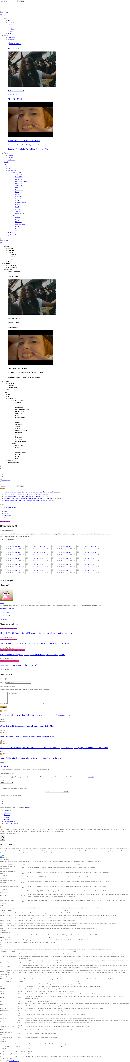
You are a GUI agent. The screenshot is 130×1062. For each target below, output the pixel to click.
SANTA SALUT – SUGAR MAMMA (24, 140)
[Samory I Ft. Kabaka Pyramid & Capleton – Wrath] (23, 145)
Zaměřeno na (11, 160)
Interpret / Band (16, 172)
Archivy (2, 780)
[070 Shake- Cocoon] (32, 86)
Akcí (1, 521)
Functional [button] (3, 903)
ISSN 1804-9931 (5, 766)
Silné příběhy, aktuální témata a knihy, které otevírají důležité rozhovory (30, 758)
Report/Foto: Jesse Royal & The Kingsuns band (20, 665)
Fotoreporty (11, 39)
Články (6, 153)
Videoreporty (11, 37)
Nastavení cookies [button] (5, 833)
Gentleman (18, 185)
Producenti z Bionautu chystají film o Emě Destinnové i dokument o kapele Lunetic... (29, 498)
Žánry (13, 215)
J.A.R (17, 192)
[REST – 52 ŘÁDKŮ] (14, 44)
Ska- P (17, 207)
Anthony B (18, 175)
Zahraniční (11, 22)
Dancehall (18, 217)
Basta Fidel (18, 177)
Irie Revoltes (19, 190)
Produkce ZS (11, 232)
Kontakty (6, 817)
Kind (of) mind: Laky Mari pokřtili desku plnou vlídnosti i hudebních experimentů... (29, 492)
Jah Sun (17, 194)
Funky (17, 220)
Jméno (2, 679)
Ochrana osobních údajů (11, 823)
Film (12, 29)
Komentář (3, 703)
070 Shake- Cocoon (16, 90)
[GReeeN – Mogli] (13, 94)
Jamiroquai (18, 196)
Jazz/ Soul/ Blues (20, 224)
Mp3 (9, 168)
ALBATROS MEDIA (10, 507)
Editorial (10, 155)
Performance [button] (4, 930)
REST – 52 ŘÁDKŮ (16, 48)
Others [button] (2, 1039)
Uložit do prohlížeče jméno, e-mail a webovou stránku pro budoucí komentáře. (25, 689)
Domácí (10, 20)
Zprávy (6, 18)
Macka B (18, 198)
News (18, 650)
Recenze (10, 157)
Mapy (9, 166)
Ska (16, 230)
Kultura (10, 24)
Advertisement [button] (4, 974)
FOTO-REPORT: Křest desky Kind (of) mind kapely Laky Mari (23, 494)
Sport (9, 33)
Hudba (13, 27)
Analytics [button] (3, 944)
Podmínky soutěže (9, 821)
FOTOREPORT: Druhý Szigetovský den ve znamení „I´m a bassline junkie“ (32, 654)
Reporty (6, 35)
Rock (16, 228)
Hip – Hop (18, 222)
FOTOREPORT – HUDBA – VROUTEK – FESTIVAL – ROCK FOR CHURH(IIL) (35, 644)
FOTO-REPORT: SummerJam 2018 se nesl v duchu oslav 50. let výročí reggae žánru (36, 633)
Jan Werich (91, 777)
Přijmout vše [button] (15, 833)
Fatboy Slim (18, 183)
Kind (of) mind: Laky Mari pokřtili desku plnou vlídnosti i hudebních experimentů (35, 715)
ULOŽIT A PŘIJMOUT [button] (7, 1059)
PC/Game (10, 31)
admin (2, 603)
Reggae (17, 226)
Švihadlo (17, 209)
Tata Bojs (18, 211)
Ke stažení (7, 815)
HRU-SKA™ (29, 807)
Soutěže (6, 162)
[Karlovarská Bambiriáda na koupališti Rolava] (13, 547)
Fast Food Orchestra (21, 181)
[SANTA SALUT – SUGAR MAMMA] (30, 136)
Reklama (6, 819)
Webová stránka (5, 686)
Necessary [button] (3, 855)
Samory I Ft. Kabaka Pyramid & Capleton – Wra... (29, 149)
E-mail (2, 682)
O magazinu (7, 810)
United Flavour (19, 213)
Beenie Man (18, 179)
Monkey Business (20, 202)
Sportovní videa (12, 234)
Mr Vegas (18, 205)
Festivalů (3, 628)
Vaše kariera (7, 813)
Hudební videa (12, 170)
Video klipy (7, 42)
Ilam (16, 187)
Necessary (5, 857)
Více (5, 164)
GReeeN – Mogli (15, 99)
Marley (17, 200)
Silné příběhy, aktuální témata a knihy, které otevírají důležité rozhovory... (26, 500)
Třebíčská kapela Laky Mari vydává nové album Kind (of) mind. (23, 496)
